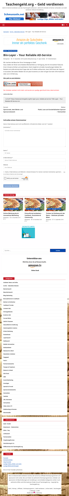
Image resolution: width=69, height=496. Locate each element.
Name (5, 150)
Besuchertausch (8, 292)
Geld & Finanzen (8, 321)
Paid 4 (5, 360)
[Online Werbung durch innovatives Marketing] (13, 204)
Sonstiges (6, 383)
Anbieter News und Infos (10, 282)
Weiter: (52, 109)
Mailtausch (6, 341)
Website (5, 165)
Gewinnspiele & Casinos (10, 328)
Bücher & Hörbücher (9, 302)
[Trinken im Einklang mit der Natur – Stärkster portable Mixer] (56, 204)
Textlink (5, 396)
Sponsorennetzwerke (9, 390)
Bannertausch (7, 289)
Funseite (5, 458)
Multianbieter (7, 347)
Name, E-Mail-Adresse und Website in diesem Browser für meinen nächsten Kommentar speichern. (33, 172)
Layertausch (6, 337)
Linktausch (6, 433)
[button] (3, 25)
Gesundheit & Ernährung (10, 324)
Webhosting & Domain (10, 409)
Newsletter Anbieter (9, 354)
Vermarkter (6, 403)
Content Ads (7, 308)
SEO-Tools (6, 373)
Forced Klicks (7, 318)
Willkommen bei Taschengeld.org (13, 446)
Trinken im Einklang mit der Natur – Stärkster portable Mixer (55, 215)
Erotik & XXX (7, 315)
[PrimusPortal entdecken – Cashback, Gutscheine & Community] (34, 204)
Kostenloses (6, 334)
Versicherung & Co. (8, 443)
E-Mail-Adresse (8, 157)
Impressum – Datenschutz (11, 427)
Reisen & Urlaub (8, 370)
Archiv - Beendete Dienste (17, 32)
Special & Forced (8, 386)
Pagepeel (6, 357)
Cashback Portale (8, 305)
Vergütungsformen (8, 440)
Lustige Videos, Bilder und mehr (12, 464)
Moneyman (6, 59)
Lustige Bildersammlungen (11, 466)
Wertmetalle (7, 412)
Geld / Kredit (7, 424)
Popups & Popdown (9, 367)
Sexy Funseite (7, 462)
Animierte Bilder (8, 460)
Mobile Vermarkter (8, 344)
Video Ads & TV (7, 406)
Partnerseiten (7, 437)
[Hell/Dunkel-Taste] (63, 25)
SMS (4, 377)
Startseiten (6, 393)
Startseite (6, 32)
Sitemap (32, 490)
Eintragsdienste (7, 312)
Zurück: (13, 109)
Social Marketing (8, 380)
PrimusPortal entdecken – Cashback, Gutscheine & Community (33, 215)
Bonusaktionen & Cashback (11, 299)
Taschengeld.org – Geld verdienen (35, 4)
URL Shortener (7, 399)
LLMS (38, 490)
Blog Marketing (7, 295)
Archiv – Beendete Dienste (11, 286)
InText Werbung (8, 331)
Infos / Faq (6, 430)
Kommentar (7, 127)
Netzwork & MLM (8, 351)
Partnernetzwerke (8, 364)
